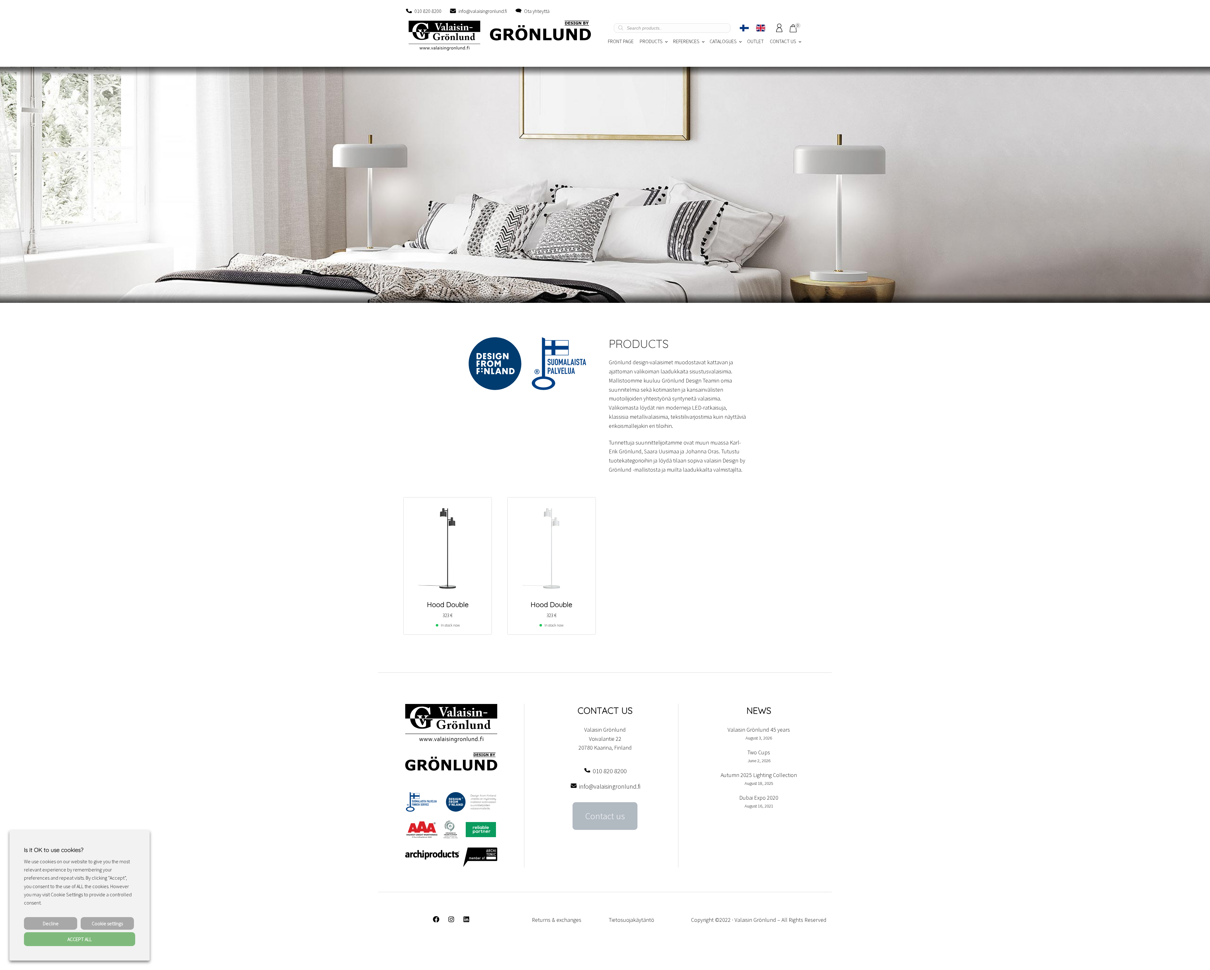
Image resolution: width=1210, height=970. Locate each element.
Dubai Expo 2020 (758, 797)
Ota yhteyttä (537, 11)
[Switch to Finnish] (744, 28)
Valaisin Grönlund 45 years (759, 729)
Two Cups (758, 752)
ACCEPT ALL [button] (79, 939)
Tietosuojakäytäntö (631, 919)
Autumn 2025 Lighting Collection (759, 775)
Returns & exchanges (556, 919)
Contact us (605, 816)
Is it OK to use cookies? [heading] (53, 850)
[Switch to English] (760, 28)
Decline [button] (51, 923)
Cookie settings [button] (107, 923)
